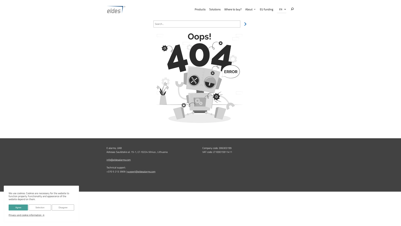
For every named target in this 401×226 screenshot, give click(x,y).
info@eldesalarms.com (119, 160)
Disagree (63, 207)
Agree (18, 207)
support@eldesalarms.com (141, 171)
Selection (39, 207)
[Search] (244, 24)
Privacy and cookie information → (26, 215)
